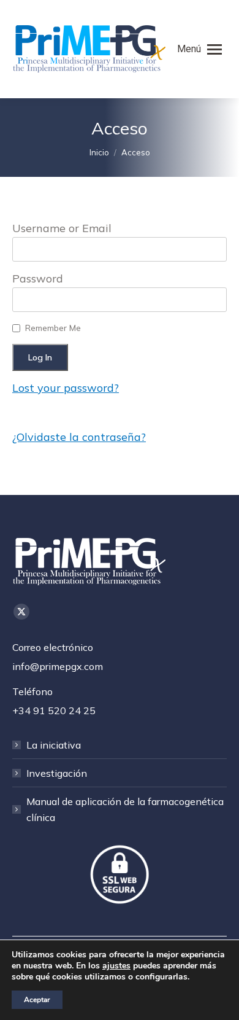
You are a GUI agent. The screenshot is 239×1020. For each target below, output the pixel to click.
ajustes (116, 965)
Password (37, 278)
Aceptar (37, 1000)
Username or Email (62, 228)
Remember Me (53, 327)
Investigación (56, 773)
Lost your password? (65, 388)
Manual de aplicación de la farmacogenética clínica (125, 809)
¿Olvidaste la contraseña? (79, 437)
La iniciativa (53, 745)
